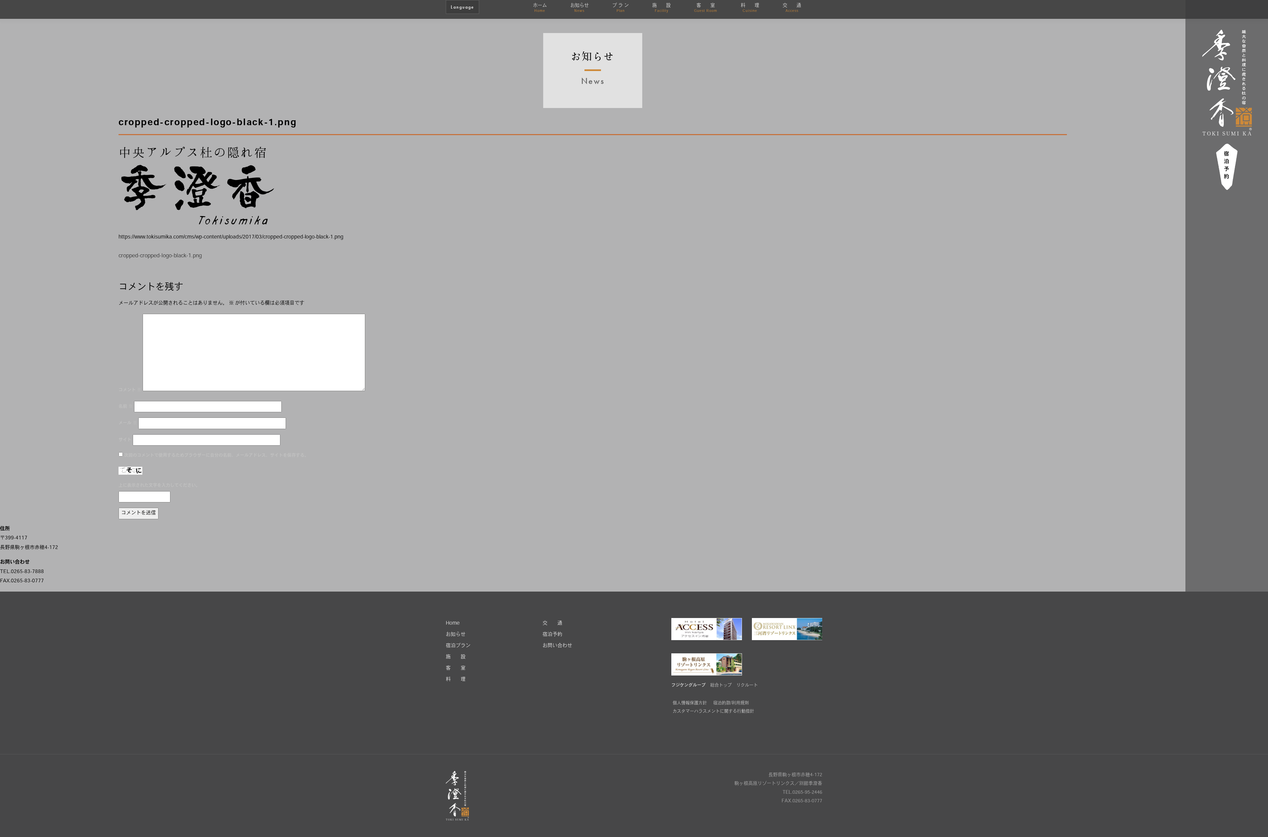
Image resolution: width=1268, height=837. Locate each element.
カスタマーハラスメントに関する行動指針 (713, 711)
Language (462, 7)
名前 (126, 406)
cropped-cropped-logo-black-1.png (160, 256)
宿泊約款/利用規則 (731, 703)
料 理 (750, 8)
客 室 (705, 8)
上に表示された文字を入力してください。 (159, 485)
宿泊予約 (552, 634)
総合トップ (721, 685)
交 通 (792, 8)
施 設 (661, 8)
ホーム (540, 8)
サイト (125, 440)
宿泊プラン (458, 645)
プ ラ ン (620, 8)
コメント (130, 390)
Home (453, 623)
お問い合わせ (557, 645)
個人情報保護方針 (690, 703)
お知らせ (579, 8)
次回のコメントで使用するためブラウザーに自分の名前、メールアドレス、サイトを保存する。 (216, 455)
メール (128, 423)
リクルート (747, 685)
